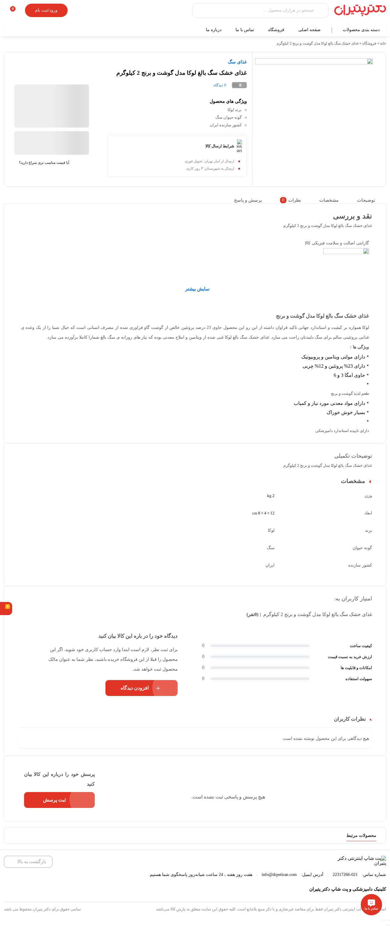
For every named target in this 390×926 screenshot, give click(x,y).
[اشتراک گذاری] (387, 920)
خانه (383, 43)
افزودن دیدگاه (135, 687)
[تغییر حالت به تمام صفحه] (384, 920)
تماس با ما (245, 29)
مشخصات (329, 200)
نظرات (291, 200)
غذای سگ (237, 61)
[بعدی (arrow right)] (387, 925)
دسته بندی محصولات (362, 29)
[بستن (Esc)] (389, 920)
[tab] (370, 200)
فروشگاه (276, 29)
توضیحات (366, 200)
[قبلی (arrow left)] (389, 925)
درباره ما (214, 29)
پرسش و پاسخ (248, 200)
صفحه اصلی (310, 29)
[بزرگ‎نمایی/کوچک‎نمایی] (382, 920)
